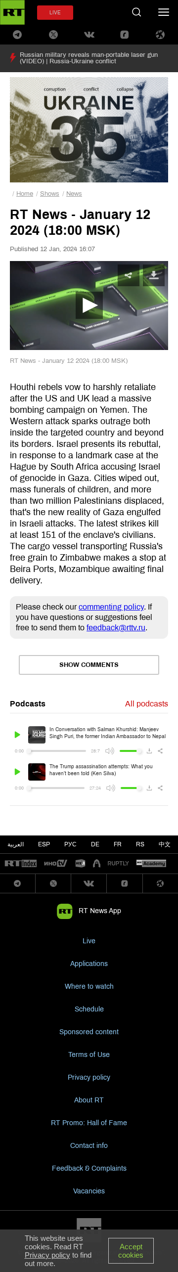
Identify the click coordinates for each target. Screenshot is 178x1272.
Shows (49, 193)
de (95, 844)
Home (24, 193)
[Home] (12, 12)
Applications (89, 963)
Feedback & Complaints (89, 1168)
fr (118, 844)
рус (70, 844)
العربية (15, 844)
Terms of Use (89, 1054)
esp (44, 844)
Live (89, 941)
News (74, 193)
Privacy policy (89, 1077)
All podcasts (146, 704)
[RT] (20, 864)
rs (140, 844)
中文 (165, 844)
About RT (89, 1100)
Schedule (89, 1009)
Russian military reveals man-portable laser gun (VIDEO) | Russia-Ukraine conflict (89, 58)
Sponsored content (89, 1032)
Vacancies (89, 1191)
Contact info (89, 1145)
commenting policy (111, 607)
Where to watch (89, 986)
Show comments (89, 664)
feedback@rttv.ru (116, 627)
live (55, 12)
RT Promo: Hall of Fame (89, 1123)
